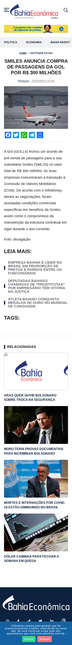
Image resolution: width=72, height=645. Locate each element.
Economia (34, 42)
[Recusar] (67, 633)
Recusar (44, 639)
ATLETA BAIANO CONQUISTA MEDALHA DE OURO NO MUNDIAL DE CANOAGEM (38, 302)
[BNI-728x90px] (36, 29)
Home (23, 53)
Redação (23, 80)
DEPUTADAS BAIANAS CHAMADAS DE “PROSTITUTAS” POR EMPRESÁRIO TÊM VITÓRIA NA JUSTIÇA (36, 286)
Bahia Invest (60, 42)
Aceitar (28, 639)
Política (10, 42)
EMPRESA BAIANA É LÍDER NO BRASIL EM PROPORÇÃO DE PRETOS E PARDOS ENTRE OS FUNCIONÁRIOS (35, 268)
